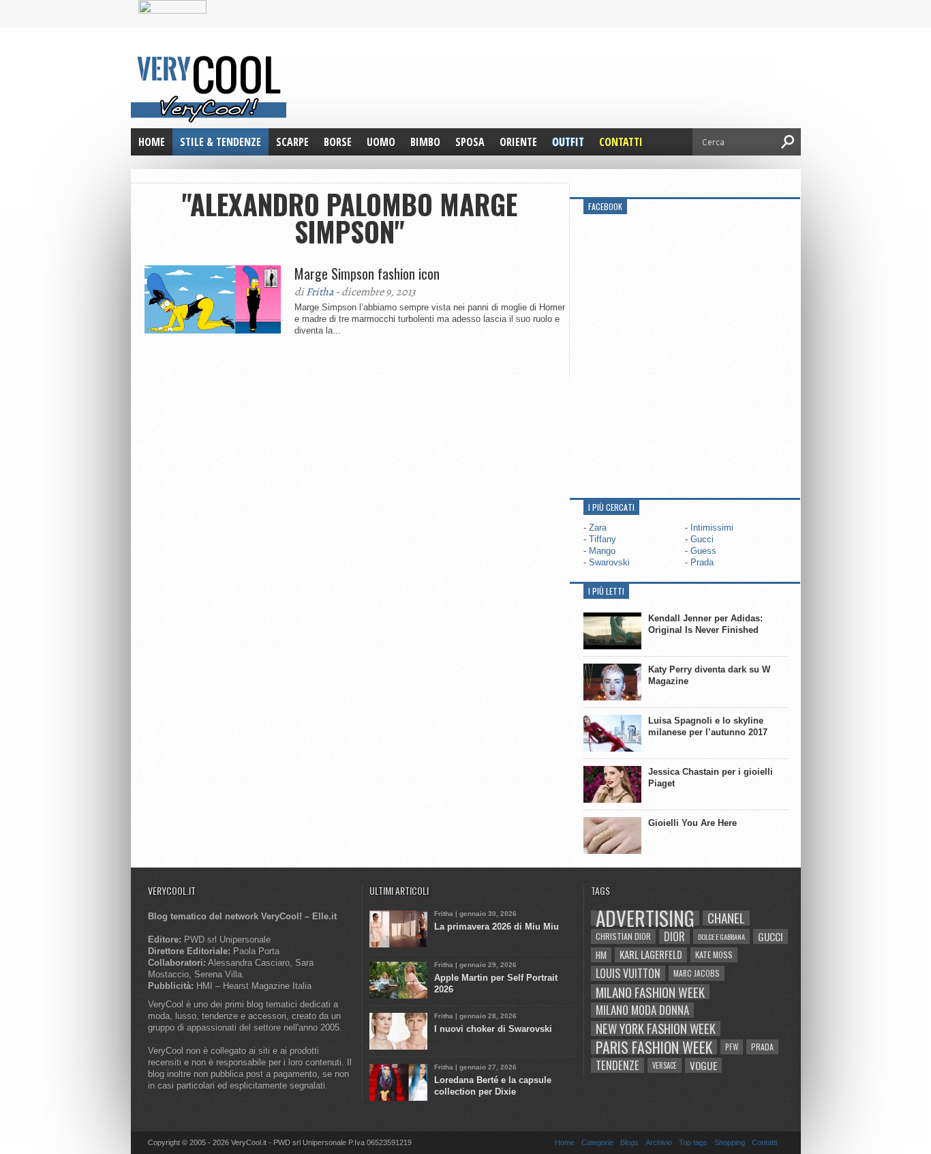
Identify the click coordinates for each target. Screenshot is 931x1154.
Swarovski (609, 562)
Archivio (658, 1142)
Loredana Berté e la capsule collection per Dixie (492, 1086)
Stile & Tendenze (220, 141)
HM (601, 955)
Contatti (621, 141)
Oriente (518, 141)
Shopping (729, 1142)
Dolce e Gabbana (721, 936)
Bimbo (425, 141)
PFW (731, 1046)
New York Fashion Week (656, 1028)
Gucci (702, 539)
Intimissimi (711, 527)
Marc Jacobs (696, 973)
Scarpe (292, 141)
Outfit (568, 141)
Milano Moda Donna (642, 1010)
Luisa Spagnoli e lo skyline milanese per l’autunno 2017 (707, 726)
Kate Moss (714, 954)
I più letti (606, 591)
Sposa (470, 141)
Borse (338, 141)
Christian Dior (623, 936)
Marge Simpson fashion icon (367, 273)
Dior (674, 936)
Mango (602, 551)
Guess (703, 551)
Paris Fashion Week (654, 1046)
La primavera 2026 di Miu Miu (496, 926)
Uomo (381, 141)
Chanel (726, 918)
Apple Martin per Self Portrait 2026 (496, 983)
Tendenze (617, 1065)
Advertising (645, 918)
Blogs (629, 1142)
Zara (598, 527)
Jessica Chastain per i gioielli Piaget (710, 777)
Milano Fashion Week (650, 991)
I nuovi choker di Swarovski (493, 1029)
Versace (664, 1065)
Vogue (703, 1065)
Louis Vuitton (628, 973)
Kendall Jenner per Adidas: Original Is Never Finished (705, 624)
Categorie (597, 1142)
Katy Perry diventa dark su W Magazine (709, 675)
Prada (702, 562)
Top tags (693, 1142)
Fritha (319, 291)
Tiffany (602, 539)
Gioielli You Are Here (692, 823)
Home (151, 141)
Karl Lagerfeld (651, 954)
